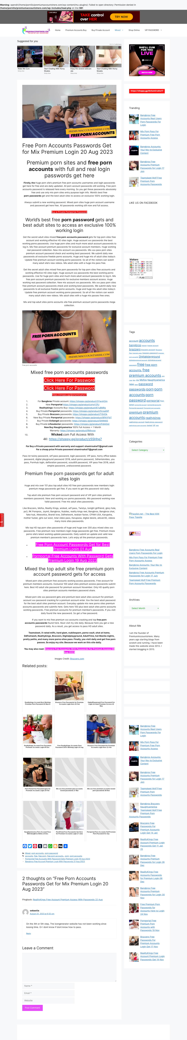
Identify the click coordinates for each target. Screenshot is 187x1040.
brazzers (135, 349)
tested (149, 425)
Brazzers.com (77, 658)
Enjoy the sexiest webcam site (81, 70)
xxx (157, 425)
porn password (51, 853)
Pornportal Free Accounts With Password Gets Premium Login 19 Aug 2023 (72, 558)
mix (137, 380)
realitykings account (137, 422)
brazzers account (148, 350)
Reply (28, 933)
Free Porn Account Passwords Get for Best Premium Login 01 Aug (72, 546)
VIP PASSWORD (152, 30)
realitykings (153, 417)
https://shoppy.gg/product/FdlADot (91, 424)
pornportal (153, 400)
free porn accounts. (55, 856)
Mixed (117, 30)
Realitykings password (153, 422)
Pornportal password (136, 408)
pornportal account (140, 405)
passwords (137, 389)
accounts (29, 856)
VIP (154, 425)
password (146, 384)
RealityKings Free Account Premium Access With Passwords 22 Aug (68, 899)
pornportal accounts (154, 405)
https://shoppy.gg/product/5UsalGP (91, 411)
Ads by (115, 44)
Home (57, 30)
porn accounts (37, 853)
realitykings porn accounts (137, 425)
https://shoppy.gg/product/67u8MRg (87, 407)
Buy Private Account (101, 30)
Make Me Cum (24, 69)
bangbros (135, 345)
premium (135, 412)
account (133, 340)
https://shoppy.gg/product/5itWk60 (90, 420)
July (163, 376)
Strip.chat (21, 71)
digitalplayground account (138, 360)
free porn (42, 856)
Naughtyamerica (156, 380)
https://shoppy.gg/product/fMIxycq (77, 430)
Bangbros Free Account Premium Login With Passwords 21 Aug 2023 (55, 861)
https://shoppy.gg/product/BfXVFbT (93, 417)
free (35, 856)
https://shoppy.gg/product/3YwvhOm (88, 401)
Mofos (143, 379)
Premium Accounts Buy (76, 30)
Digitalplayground (149, 356)
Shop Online (134, 30)
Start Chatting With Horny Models (54, 70)
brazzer (144, 345)
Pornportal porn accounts (152, 408)
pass (136, 384)
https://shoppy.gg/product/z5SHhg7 (75, 439)
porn (67, 856)
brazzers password (150, 353)
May (134, 380)
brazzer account (152, 345)
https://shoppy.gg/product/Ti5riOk (90, 414)
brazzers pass (137, 353)
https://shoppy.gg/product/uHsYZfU (81, 404)
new (131, 384)
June (130, 380)
